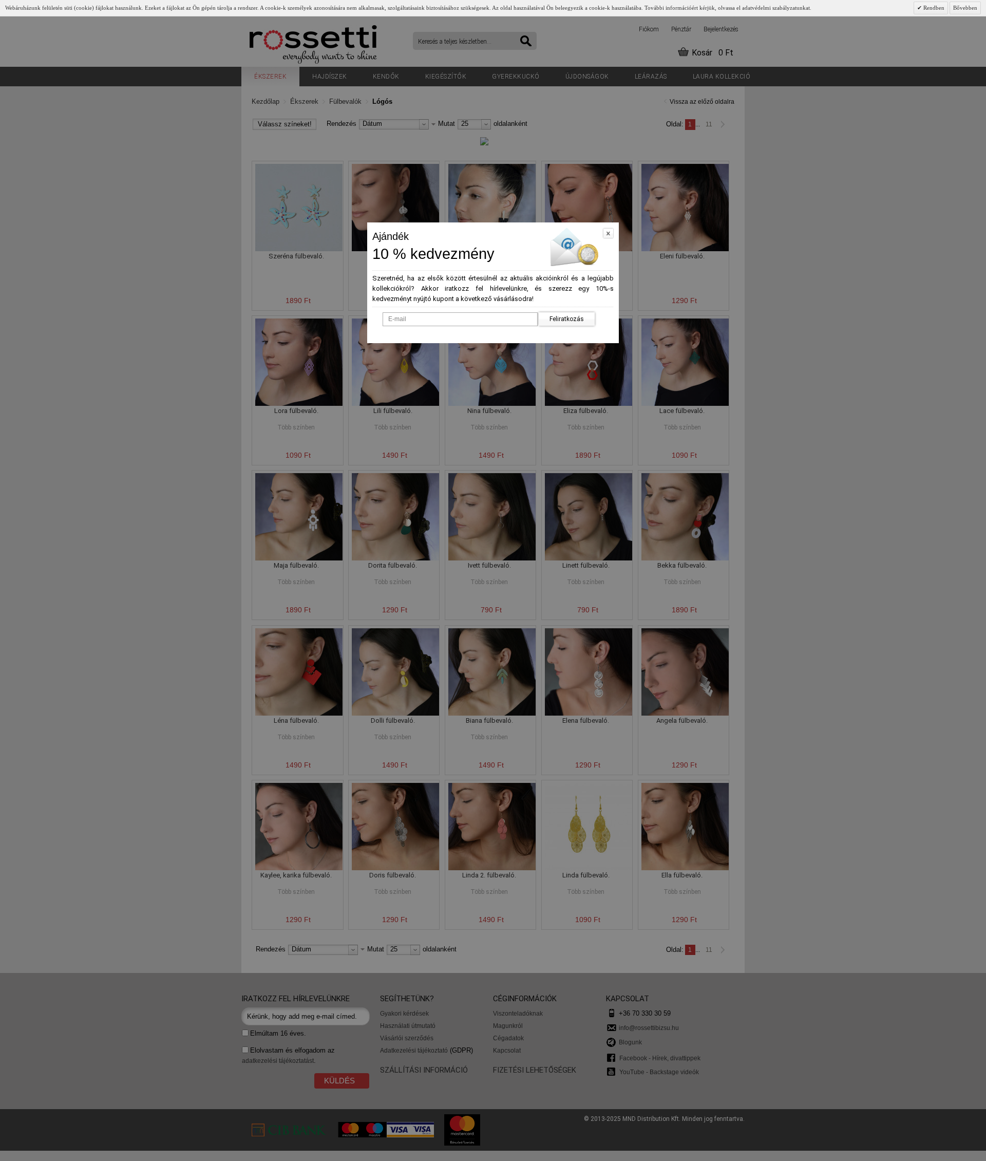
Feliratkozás (566, 319)
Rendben (933, 8)
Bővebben (965, 8)
